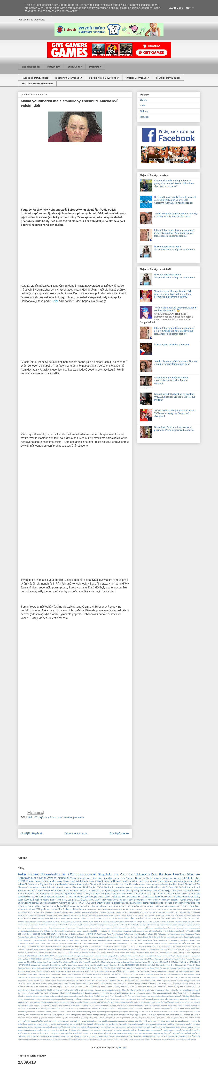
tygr (65, 1030)
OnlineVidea (187, 965)
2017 (53, 934)
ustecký (126, 1030)
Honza (126, 949)
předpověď (149, 906)
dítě (94, 878)
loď (45, 1005)
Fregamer (170, 912)
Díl (162, 943)
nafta (175, 925)
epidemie (60, 996)
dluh (78, 993)
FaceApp (67, 946)
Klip (151, 953)
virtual (21, 909)
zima (140, 897)
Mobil (40, 890)
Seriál (66, 890)
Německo (112, 965)
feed (102, 996)
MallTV (82, 959)
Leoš (192, 887)
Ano (25, 893)
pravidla (89, 928)
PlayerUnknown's (183, 968)
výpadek (112, 1033)
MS (44, 959)
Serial (47, 918)
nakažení (70, 1008)
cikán (28, 897)
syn (19, 931)
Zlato (164, 984)
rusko (79, 887)
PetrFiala (46, 881)
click (148, 990)
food (138, 996)
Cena (94, 940)
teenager (122, 1027)
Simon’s (59, 977)
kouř (98, 1002)
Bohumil (157, 937)
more (180, 1005)
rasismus (66, 1021)
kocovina (29, 1002)
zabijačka (156, 1033)
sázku (97, 1027)
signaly (83, 1024)
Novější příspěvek (31, 833)
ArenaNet (174, 934)
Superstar (34, 903)
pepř (41, 817)
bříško (77, 990)
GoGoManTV (188, 912)
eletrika (187, 903)
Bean (121, 937)
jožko (167, 999)
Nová (87, 965)
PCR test (58, 968)
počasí (84, 1018)
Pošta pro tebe (78, 971)
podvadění (170, 1015)
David (100, 881)
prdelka (112, 1018)
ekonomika (178, 903)
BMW (67, 937)
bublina (51, 990)
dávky (159, 922)
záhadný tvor (85, 1036)
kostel (92, 925)
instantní (149, 999)
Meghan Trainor (185, 959)
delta (74, 993)
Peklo (146, 968)
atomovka (56, 922)
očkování (182, 1012)
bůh (100, 922)
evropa (184, 922)
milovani (164, 1005)
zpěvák (148, 931)
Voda (30, 887)
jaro (162, 999)
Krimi (59, 900)
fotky (20, 906)
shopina (150, 884)
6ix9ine (74, 934)
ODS (137, 965)
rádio (20, 1024)
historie (171, 996)
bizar (155, 987)
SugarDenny (75, 66)
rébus (24, 1024)
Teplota (161, 893)
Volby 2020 (156, 918)
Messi (29, 962)
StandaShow (120, 977)
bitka (94, 890)
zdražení (187, 1033)
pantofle (40, 1015)
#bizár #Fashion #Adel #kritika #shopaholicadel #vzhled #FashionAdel (113, 909)
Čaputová (170, 1036)
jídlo (116, 890)
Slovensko (74, 890)
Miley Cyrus (83, 962)
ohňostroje (57, 928)
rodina (158, 906)
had (196, 922)
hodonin (27, 999)
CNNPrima (56, 940)
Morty (111, 915)
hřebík (106, 999)
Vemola (148, 918)
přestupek (184, 1018)
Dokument (94, 943)
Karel (73, 893)
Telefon (105, 918)
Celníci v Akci (68, 912)
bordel (188, 987)
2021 (160, 909)
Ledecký (105, 956)
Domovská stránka (76, 833)
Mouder (144, 962)
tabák (23, 931)
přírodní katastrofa (31, 1021)
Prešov (156, 900)
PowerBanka (61, 971)
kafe (171, 999)
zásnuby (124, 1036)
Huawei (137, 949)
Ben (125, 937)
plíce (144, 1015)
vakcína (196, 906)
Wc (186, 918)
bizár (160, 987)
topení (190, 1027)
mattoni (130, 1005)
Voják (198, 981)
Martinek (100, 915)
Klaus (53, 900)
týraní (87, 897)
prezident (188, 881)
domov (146, 903)
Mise (103, 962)
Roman (21, 918)
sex (198, 874)
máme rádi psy (32, 1008)
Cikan (162, 897)
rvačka (197, 1021)
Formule (150, 946)
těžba (79, 1030)
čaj (199, 1036)
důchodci (170, 922)
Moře (116, 915)
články (149, 878)
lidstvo (133, 925)
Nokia (70, 965)
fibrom (117, 996)
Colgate (174, 940)
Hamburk (84, 949)
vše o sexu (123, 897)
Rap (141, 971)
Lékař (78, 915)
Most (45, 890)
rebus (70, 897)
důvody (21, 996)
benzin (85, 922)
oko (73, 1012)
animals (66, 987)
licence (36, 1005)
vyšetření (68, 1033)
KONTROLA (87, 953)
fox (149, 996)
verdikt (185, 1030)
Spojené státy (102, 977)
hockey (21, 999)
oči (177, 1012)
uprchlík (67, 931)
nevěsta (112, 1008)
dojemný (113, 993)
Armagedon (189, 934)
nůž (198, 1008)
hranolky (69, 999)
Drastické (142, 943)
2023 (58, 934)
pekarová (94, 906)
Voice (193, 981)
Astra (27, 937)
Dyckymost (111, 912)
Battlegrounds (112, 937)
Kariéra (103, 953)
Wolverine (94, 984)
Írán (139, 1036)
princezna (126, 1018)
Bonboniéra (165, 937)
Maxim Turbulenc (156, 959)
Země (106, 887)
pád (168, 1018)
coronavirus (120, 887)
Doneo (130, 943)
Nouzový (81, 965)
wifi (109, 931)
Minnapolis (92, 962)
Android (137, 934)
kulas (67, 887)
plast (121, 1015)
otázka (164, 1012)
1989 (35, 934)
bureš (62, 990)
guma (165, 996)
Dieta (96, 912)
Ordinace (108, 881)
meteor (136, 1005)
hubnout (94, 999)
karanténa (60, 925)
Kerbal (136, 953)
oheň (55, 1012)
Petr (95, 887)
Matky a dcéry (83, 893)
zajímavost (120, 931)
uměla (54, 931)
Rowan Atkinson (39, 974)
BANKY (52, 937)
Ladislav (71, 956)
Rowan (29, 974)
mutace (197, 1005)
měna (157, 925)
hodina (20, 925)
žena (20, 893)
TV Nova (78, 903)
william (113, 931)
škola (53, 817)
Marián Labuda (97, 959)
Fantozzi (110, 946)
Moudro (151, 962)
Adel (98, 934)
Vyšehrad (174, 918)
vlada (100, 897)
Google (197, 912)
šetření (116, 1040)
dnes (82, 993)
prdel (106, 1018)
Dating (61, 943)
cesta (104, 990)
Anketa (161, 934)
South (58, 918)
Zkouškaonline (155, 984)
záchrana (67, 1036)
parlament (71, 1015)
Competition (182, 940)
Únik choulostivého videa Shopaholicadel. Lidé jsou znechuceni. (174, 248)
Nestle (57, 965)
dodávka (106, 993)
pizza (116, 1015)
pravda (141, 890)
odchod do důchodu (37, 1012)
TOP (149, 893)
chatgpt (110, 990)
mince (170, 1005)
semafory (65, 1024)
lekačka (21, 1005)
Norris (75, 965)
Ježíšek (21, 953)
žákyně (183, 1040)
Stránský (147, 977)
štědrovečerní (139, 1040)
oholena (61, 1012)
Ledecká (97, 956)
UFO (96, 981)
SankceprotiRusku (146, 974)
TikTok (100, 887)
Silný (53, 977)
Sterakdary (135, 977)
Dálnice (118, 912)
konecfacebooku (83, 925)
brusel (33, 990)
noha (141, 1008)
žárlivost (189, 1040)
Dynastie (157, 943)
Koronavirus (25, 877)
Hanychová (93, 949)
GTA (175, 912)
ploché (139, 1015)
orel (146, 1012)
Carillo (71, 940)
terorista (139, 1027)
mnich (175, 1005)
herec (25, 906)
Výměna (164, 878)
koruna (53, 906)
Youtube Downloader (168, 77)
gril (161, 996)
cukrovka (160, 990)
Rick (198, 915)
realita (64, 897)
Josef (60, 953)
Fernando (134, 946)
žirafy (178, 1040)
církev (182, 990)
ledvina (197, 1002)
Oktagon (178, 965)
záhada (155, 931)
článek (33, 874)
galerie (157, 996)
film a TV (123, 996)
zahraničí (22, 884)
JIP (183, 949)
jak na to (60, 887)
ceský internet (95, 990)
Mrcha (157, 962)
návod (180, 881)
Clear (160, 940)
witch (150, 1033)
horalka (44, 999)
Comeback (85, 912)
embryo (53, 996)
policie (197, 878)
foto (192, 922)
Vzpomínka (26, 984)
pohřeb (76, 928)
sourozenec (22, 1027)
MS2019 (49, 959)
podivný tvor (151, 1015)
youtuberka (78, 817)
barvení (124, 987)
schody (47, 1024)
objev (26, 1012)
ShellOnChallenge (33, 977)
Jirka (31, 915)
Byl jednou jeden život (43, 940)
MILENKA (32, 890)
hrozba (81, 999)
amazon (33, 922)
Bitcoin (146, 937)
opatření (100, 1012)
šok (182, 931)
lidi (67, 906)
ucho (92, 1030)
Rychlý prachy (186, 900)
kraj (112, 1002)
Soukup (94, 977)
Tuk (84, 981)
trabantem (28, 1030)
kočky (97, 925)
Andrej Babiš (180, 878)
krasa (123, 1002)
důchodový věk (189, 993)
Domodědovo (122, 943)
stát (198, 928)
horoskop (51, 999)
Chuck (139, 940)
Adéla (174, 884)
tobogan (184, 1027)
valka (148, 1030)
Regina (153, 971)
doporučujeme (127, 993)
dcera (122, 922)
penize (89, 1015)
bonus (182, 987)
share (164, 928)
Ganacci (194, 946)
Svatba (83, 890)
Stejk (128, 977)
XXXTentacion (110, 984)
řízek (97, 1040)
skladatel (97, 1024)
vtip (159, 887)
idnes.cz (119, 999)
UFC (92, 981)
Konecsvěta (57, 915)
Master (136, 959)
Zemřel (192, 893)
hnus (198, 996)
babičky (93, 987)
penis (70, 928)
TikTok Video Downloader (104, 77)
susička (83, 1027)
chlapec (124, 903)
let (32, 1005)
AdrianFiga (111, 934)
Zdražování (144, 984)
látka (55, 1005)
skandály (90, 1024)
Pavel (141, 968)
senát (163, 890)
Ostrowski (36, 968)
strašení (48, 1027)
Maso (131, 959)
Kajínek (38, 900)
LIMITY (51, 956)
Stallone (74, 918)
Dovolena (102, 912)
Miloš (106, 915)
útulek (166, 931)
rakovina (149, 890)
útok (60, 909)
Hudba (143, 949)
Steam (197, 900)
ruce (142, 928)
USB (101, 981)
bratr (198, 893)
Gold (27, 949)
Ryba (34, 918)
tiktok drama (170, 1027)
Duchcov (149, 943)
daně (198, 990)
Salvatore (128, 974)
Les (69, 900)
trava (34, 1030)
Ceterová (100, 940)
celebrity (22, 897)
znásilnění (141, 931)
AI (84, 934)
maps (91, 1005)
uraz (114, 1030)
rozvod (188, 1021)
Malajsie (75, 959)
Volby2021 (166, 918)
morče (72, 906)
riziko (141, 1021)
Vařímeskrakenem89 (148, 981)
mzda (24, 1008)
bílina (67, 990)
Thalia (42, 981)
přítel (41, 1021)
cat (81, 990)
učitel (73, 931)
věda (100, 931)
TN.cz (146, 881)
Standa (112, 977)
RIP (137, 971)
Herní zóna (103, 949)
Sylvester (52, 903)
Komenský (163, 953)
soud (198, 1024)
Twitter (126, 918)
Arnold (197, 934)
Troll (80, 981)
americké (48, 987)
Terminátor (113, 918)
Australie (40, 937)
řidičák (92, 1040)
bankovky (116, 987)
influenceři (141, 999)
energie (105, 890)
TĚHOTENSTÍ (135, 918)
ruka (192, 1021)
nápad (176, 1008)
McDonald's (96, 893)
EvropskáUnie (46, 893)
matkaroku (122, 1005)
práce (141, 906)
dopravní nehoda (145, 922)
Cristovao (191, 940)
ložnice (50, 1005)
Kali (98, 953)
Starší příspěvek (119, 833)
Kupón (187, 953)
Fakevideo (87, 946)
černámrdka (33, 1040)
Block (151, 937)
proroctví (134, 906)
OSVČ (152, 965)
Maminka (92, 915)
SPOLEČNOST (117, 974)
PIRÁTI (88, 968)
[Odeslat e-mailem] (29, 813)
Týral (88, 981)
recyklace (87, 1021)
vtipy (168, 890)
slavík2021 (113, 1024)
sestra (152, 928)
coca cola (123, 884)
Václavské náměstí (39, 984)
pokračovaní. (189, 1015)
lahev (177, 1002)
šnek (121, 1040)
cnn (152, 990)
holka (33, 999)
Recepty (144, 116)
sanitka (30, 1024)
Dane (91, 912)
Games (57, 893)
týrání (60, 817)
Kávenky (21, 956)
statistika (37, 1027)
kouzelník (92, 1002)
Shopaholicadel (31, 66)
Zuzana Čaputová (174, 984)
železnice (157, 1040)
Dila (88, 943)
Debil (37, 893)
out (169, 1012)
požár (58, 897)
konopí (78, 1002)
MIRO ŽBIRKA (36, 959)
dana (193, 990)
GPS (183, 946)
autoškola (108, 903)
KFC (35, 915)
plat (124, 1015)
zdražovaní (195, 1033)
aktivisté (27, 987)
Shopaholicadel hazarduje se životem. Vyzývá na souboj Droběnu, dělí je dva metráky (174, 397)
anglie (59, 987)
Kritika (73, 915)
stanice (30, 1027)
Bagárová (81, 937)
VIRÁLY (86, 903)
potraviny (103, 906)
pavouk (64, 928)
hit (199, 922)
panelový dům (23, 1015)
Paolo (128, 968)
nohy (24, 928)
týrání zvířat (187, 906)
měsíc (162, 925)
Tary (189, 977)
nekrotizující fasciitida (100, 1008)
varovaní (79, 931)
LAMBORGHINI (31, 956)
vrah (26, 909)
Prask (94, 971)
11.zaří (194, 931)
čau (19, 1040)
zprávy (43, 1036)
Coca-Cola (166, 940)
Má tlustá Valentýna (180, 962)
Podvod (131, 900)
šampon (110, 1040)
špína (126, 1040)
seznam (165, 906)
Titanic (168, 893)
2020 (155, 909)
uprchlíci (60, 931)
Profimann (95, 66)
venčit (179, 1030)
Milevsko (74, 962)
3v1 (68, 934)
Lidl (121, 956)
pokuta (197, 1015)
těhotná (36, 931)
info (49, 925)
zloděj (134, 931)
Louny (163, 956)
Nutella (97, 965)
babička (86, 987)
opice (120, 1012)
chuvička (129, 990)
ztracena (55, 1036)
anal (54, 987)
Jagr (27, 915)
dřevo (180, 993)
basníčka (131, 987)
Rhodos (186, 971)
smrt (46, 817)
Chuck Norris (147, 940)
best (144, 987)
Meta (34, 962)
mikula (141, 1005)
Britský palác (189, 937)
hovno (31, 925)
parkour (55, 1015)
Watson (72, 984)
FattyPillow (53, 66)
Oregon (29, 968)
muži (19, 1008)
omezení (78, 1012)
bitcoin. (150, 987)
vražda (114, 897)
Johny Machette (51, 953)
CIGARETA (58, 912)
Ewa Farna (41, 946)
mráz (192, 1005)
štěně (85, 887)
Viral (131, 874)
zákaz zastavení (97, 1036)
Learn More (176, 8)
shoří (78, 1024)
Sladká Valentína (69, 977)
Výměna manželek (57, 877)
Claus (155, 940)
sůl (106, 1027)
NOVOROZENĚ (24, 965)
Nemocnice (33, 884)
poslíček (59, 1018)
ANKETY (165, 909)
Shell (23, 977)
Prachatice (141, 900)
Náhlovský (104, 965)
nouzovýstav (157, 1008)
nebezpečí (181, 925)
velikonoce (172, 1030)
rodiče (149, 1021)
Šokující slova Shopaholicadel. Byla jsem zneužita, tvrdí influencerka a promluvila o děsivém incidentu (173, 294)
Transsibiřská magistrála (65, 981)
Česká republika (70, 909)
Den (84, 943)
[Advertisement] (75, 181)
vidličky (27, 1033)
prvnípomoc (161, 1018)
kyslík (153, 1002)
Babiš (138, 878)
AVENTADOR (91, 934)
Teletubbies (22, 981)
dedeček (67, 993)
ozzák (173, 1012)
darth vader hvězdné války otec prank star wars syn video (41, 993)
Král (175, 953)
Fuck (179, 946)
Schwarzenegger (188, 974)
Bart (51, 912)
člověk (57, 1040)
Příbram (126, 971)
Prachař (88, 971)
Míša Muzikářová (110, 900)
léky (59, 1005)
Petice (130, 893)
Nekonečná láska (147, 874)
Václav (181, 918)
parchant (47, 1015)
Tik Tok (121, 918)
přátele (191, 1018)
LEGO (40, 956)
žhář (168, 1040)
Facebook (165, 874)
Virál (99, 884)
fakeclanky (56, 881)
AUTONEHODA (176, 909)
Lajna (86, 956)
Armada (181, 934)
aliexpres (34, 987)
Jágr (64, 953)
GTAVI (180, 912)
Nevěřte (64, 965)
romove (156, 1021)
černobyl (24, 1040)
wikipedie (132, 897)
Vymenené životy (110, 884)
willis (140, 1033)
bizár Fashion (167, 987)
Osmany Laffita (154, 915)
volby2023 (55, 1033)
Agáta (126, 934)
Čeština (172, 931)
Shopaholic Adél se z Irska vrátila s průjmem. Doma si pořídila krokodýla (174, 428)
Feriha (127, 946)
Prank (149, 900)
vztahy (94, 1033)
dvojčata (160, 993)
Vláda (123, 874)
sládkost (127, 1024)
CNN (55, 301)
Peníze (80, 878)
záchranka (75, 1036)
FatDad (182, 887)
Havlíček (21, 915)
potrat (71, 1018)
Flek (144, 946)
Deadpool (68, 943)
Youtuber (108, 878)
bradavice (22, 990)
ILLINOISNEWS (153, 949)
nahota (64, 1008)
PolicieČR (174, 915)
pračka (101, 1018)
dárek (166, 993)
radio (50, 1021)
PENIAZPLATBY (69, 968)
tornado (197, 1027)
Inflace (166, 949)
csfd (117, 922)
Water (66, 984)
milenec (157, 1005)
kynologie (146, 1002)
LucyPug (170, 956)
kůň (115, 925)
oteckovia (157, 1012)
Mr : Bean (122, 915)
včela (119, 1033)
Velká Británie (97, 903)
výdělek (180, 890)
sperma (187, 928)
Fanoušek (103, 946)
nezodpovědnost (131, 1008)
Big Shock (139, 937)
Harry (197, 897)
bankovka (78, 922)
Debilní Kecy (77, 943)
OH (141, 965)
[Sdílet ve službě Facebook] (38, 813)
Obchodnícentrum (163, 965)
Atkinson (33, 937)
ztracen (49, 1036)
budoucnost (93, 922)
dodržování (97, 993)
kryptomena (104, 925)
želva (164, 1040)
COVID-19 (23, 881)
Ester (34, 946)
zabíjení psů (166, 1033)
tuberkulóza (54, 1030)
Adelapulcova (188, 909)
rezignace (134, 1021)
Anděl (143, 934)
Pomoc (137, 893)
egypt (39, 996)
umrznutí (108, 1030)
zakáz (174, 1033)
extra (111, 890)
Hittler (115, 949)
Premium (100, 971)
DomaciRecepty (110, 943)
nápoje (187, 1008)
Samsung (40, 918)
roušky (157, 890)
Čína (192, 890)
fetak (112, 996)
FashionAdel (119, 946)
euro (171, 878)
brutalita (39, 990)
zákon (160, 931)
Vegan (164, 981)
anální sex (41, 922)
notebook (147, 1008)
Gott (192, 897)
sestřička (158, 928)
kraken (117, 1002)
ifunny (125, 999)
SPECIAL (107, 974)
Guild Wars (33, 949)
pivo (136, 890)
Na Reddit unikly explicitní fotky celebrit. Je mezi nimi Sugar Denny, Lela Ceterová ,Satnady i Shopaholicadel (175, 200)
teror (133, 1027)
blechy (176, 987)
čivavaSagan (49, 1040)
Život (79, 884)
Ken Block (130, 953)
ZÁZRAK (185, 984)
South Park (65, 918)
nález (171, 1008)
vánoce (72, 884)
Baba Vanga (45, 912)
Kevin (142, 953)
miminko (132, 881)
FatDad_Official (142, 912)
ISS (161, 949)
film (189, 922)
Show (43, 977)
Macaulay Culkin (60, 959)
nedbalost (87, 1008)
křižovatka (170, 1002)
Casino (77, 940)
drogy (143, 993)
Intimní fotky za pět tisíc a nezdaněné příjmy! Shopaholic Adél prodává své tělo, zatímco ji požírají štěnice (174, 233)
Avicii (46, 937)
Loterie (158, 956)
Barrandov (103, 937)
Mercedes (196, 959)
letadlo (127, 925)
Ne (48, 965)
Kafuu (94, 953)
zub (61, 1036)
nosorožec (31, 928)
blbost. (117, 903)
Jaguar (188, 949)
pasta (84, 1015)
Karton (115, 953)
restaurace (113, 1021)
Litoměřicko (127, 956)
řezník (67, 1040)
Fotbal (155, 946)
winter (145, 1033)
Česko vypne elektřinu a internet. (172, 344)
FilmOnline (153, 912)
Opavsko (21, 968)
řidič (75, 1040)
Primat (106, 971)
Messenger (22, 962)
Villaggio (187, 981)
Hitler (110, 949)
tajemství (111, 1027)
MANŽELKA (82, 900)
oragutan (138, 1012)
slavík (169, 928)
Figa (140, 946)
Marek (87, 959)
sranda (77, 897)
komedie (55, 1002)
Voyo (20, 984)
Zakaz (137, 984)
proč (154, 1018)
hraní (76, 999)
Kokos (155, 953)
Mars (116, 959)
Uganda (106, 981)
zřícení (131, 1036)
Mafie (69, 959)
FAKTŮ (51, 946)
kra (102, 1002)
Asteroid (21, 937)
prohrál (138, 1018)
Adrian (103, 934)
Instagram (66, 893)
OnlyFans (196, 965)
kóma (158, 1002)
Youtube (68, 817)
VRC (119, 981)
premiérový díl (122, 906)
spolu (178, 906)
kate (66, 925)
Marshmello (123, 959)
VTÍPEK (124, 981)
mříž (35, 817)
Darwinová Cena (47, 943)
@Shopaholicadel (81, 874)
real (71, 1021)
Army (93, 881)
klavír (187, 999)
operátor (114, 1012)
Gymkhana (50, 949)
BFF (37, 912)
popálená (51, 1018)
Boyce (180, 937)
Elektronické (195, 943)
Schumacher (176, 974)
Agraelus (119, 934)
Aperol (166, 934)
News (156, 878)
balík (72, 922)
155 (198, 931)
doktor (139, 903)
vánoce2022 (34, 909)
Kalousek (41, 915)
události (97, 1030)
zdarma (128, 931)
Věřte (55, 984)
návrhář (194, 1008)
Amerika (197, 909)
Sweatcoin (163, 977)
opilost (125, 1012)
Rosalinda (22, 974)
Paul (137, 968)
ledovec (191, 1002)
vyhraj (62, 1033)
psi (111, 928)
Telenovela (196, 977)
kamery (176, 999)
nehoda (173, 881)
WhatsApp (85, 984)
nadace (57, 1008)
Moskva (138, 962)
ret (129, 1021)
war (136, 1033)
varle (166, 1030)
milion (149, 925)
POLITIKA (103, 968)
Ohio (172, 965)
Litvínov (136, 956)
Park (132, 968)
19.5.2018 (28, 934)
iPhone (45, 925)
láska (31, 881)
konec (116, 878)
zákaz (187, 890)
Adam (156, 897)
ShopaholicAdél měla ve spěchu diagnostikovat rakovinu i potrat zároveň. (171, 380)
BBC (57, 937)
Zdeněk (21, 922)
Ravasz (147, 971)
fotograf (144, 996)
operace (107, 1012)
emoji (193, 903)
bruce (28, 990)
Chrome (133, 940)
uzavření (132, 1030)
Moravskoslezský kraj (126, 962)
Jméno (41, 953)
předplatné (175, 1018)
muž (78, 906)
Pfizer (157, 968)
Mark (125, 881)
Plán (192, 968)
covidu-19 (43, 887)
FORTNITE (59, 946)
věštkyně (131, 1033)
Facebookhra (77, 946)
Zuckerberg (163, 881)
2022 (150, 897)
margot (96, 1005)
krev (127, 1002)
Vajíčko (131, 981)
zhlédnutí (21, 1036)
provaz (149, 1018)
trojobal (46, 1030)
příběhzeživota (118, 928)
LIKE (64, 900)
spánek (194, 928)
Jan (188, 887)
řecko (62, 1040)
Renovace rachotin (175, 971)
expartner (68, 996)
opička (131, 1012)
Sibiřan (52, 918)
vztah (78, 881)
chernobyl (117, 990)
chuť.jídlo (137, 990)
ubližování (47, 931)
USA (89, 890)
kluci (198, 999)
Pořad (69, 971)
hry (40, 925)
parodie (78, 1015)
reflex (93, 1021)
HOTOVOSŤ (76, 949)
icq (114, 999)
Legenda (112, 956)
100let (188, 931)
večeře (191, 1030)
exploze (75, 996)
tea (117, 1027)
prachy (95, 1018)
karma (182, 999)
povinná (111, 906)
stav (43, 1027)
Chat (115, 940)
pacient (189, 1012)
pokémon (21, 1018)
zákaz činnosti (109, 1036)
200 (48, 934)
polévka (29, 1018)
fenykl (107, 996)
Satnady (167, 974)
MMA (91, 900)
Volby (35, 887)
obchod (21, 1012)
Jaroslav (194, 949)
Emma (20, 946)
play (134, 1015)
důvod (197, 993)
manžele (142, 925)
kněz (70, 925)
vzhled (85, 1033)
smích (164, 1024)
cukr (34, 897)
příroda (21, 1021)
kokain (43, 1002)
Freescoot (163, 946)
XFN (102, 984)
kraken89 (61, 906)
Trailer (66, 881)
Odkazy (144, 111)
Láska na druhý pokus (183, 956)
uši (138, 1030)
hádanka (38, 906)
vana (153, 1030)
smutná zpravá (178, 928)
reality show (78, 1021)
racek (46, 1021)
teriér (129, 1027)
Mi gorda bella (52, 962)
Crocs (198, 940)
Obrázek (115, 893)
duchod (153, 993)
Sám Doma (97, 918)
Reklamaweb (162, 971)
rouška (73, 887)
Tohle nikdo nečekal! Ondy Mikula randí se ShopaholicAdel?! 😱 (175, 309)
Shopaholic (105, 874)
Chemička (125, 940)
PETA (83, 968)
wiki (163, 887)
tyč (69, 1030)
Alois (131, 934)
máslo (41, 1008)
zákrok (118, 1036)
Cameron (64, 940)
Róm (51, 884)
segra (59, 1024)
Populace (21, 971)
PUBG (162, 915)
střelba (73, 1027)
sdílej (147, 928)
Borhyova (174, 937)
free (152, 996)
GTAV (188, 946)
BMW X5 (72, 937)
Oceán (140, 915)
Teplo (154, 893)
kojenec (37, 1002)
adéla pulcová (194, 984)
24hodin (63, 934)
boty (193, 987)
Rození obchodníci (53, 974)
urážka (119, 1030)
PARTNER (50, 968)
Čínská (194, 1036)
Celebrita (83, 940)
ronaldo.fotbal (164, 1021)
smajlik (134, 1024)
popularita (43, 1018)
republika (105, 1021)
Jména (35, 953)
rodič (145, 1021)
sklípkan (105, 1024)
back (103, 987)
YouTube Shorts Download (37, 83)
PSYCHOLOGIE (114, 968)
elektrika (178, 922)
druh (148, 993)
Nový (92, 965)
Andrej (86, 884)
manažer (66, 1005)
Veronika (179, 981)
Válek (50, 984)
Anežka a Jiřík (151, 934)
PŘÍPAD (119, 971)
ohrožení (68, 1012)
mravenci (186, 1005)
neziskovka (120, 1008)
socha (182, 1024)
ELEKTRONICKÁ (173, 943)
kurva (136, 1002)
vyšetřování (77, 1033)
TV (186, 977)
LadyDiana (79, 956)
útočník (159, 1036)
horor (30, 906)
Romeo (197, 971)
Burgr (31, 940)
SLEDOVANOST (74, 974)
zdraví (54, 909)
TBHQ (176, 977)
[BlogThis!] (32, 813)
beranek (139, 987)
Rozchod (27, 918)
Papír (168, 915)
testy (163, 1027)
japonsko (157, 999)
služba (121, 1024)
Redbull (174, 900)
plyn (136, 887)
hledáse (186, 996)
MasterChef (144, 959)
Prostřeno (187, 915)
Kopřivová (66, 915)
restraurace (122, 1021)
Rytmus (64, 974)
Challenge (108, 940)
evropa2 (130, 887)
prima (103, 928)
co (155, 990)
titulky (178, 1027)
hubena (87, 999)
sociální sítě (191, 1024)
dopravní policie (157, 903)
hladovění (179, 996)
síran (103, 1027)
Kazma (46, 900)
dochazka (88, 993)
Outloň (43, 968)
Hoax (140, 881)
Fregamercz (172, 946)
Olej (145, 915)
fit (135, 996)
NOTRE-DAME (194, 962)
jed (48, 906)
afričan (20, 987)
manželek (84, 1005)
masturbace (113, 1005)
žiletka (172, 1040)
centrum (86, 990)
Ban (86, 937)
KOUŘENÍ (29, 900)
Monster (114, 962)
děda (175, 993)
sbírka (41, 1024)
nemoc (142, 884)
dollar (119, 993)
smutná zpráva (156, 1024)
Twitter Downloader (137, 77)
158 (19, 934)
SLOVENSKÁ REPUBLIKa (92, 974)
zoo (38, 1036)
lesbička (27, 1005)
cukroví (167, 990)
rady (54, 1021)
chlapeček (107, 922)
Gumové (42, 949)
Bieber (31, 893)
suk (78, 1027)
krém (131, 1002)
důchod (168, 903)
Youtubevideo (61, 884)
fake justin (89, 996)
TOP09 (181, 977)
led (186, 1002)
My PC (169, 962)
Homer (120, 949)
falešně (97, 996)
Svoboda (155, 977)
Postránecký (43, 971)
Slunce (79, 977)
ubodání (85, 1030)
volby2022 (46, 1033)
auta (80, 987)
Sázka (170, 977)
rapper (59, 1021)
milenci (151, 1005)
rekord (98, 1021)
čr (167, 887)
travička (40, 1030)
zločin (28, 1036)
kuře (111, 925)
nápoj (182, 1008)
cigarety (132, 903)
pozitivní (77, 1018)
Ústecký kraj (146, 1036)
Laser (91, 956)
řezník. (178, 931)
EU (143, 878)
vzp (90, 1033)
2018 (176, 887)
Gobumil (21, 949)
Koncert (170, 953)
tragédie (29, 931)
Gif (199, 946)
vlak (34, 1033)
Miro (99, 962)
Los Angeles (150, 956)
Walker (60, 984)
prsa (107, 928)
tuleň (62, 1030)
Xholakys (120, 984)
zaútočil (180, 1033)
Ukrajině (113, 981)
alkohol (41, 987)
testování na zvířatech (151, 1027)
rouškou (174, 1021)
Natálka (44, 965)
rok (139, 928)
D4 (24, 943)
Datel (56, 943)
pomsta (36, 1018)
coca (99, 890)
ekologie (46, 996)
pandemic (196, 1012)
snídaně (176, 1024)
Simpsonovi (190, 884)
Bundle (26, 940)
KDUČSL (70, 953)
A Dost (80, 934)
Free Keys (162, 912)
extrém (81, 996)
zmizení (34, 1036)
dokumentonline (131, 922)
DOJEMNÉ (30, 943)
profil (132, 1018)
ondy (85, 1012)
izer (44, 906)
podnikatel (161, 1015)
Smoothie (86, 977)
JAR (179, 949)
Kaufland (121, 953)
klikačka (193, 999)
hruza (36, 925)
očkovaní (51, 897)
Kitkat (147, 953)
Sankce (135, 974)
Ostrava (123, 893)
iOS (111, 999)
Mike (60, 962)
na (53, 1008)
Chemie (77, 912)
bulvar (56, 990)
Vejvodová (172, 981)
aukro (75, 987)
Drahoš (168, 897)
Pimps (162, 968)
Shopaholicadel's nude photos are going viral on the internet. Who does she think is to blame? (174, 183)
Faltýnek (95, 946)
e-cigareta (28, 996)
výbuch (101, 1033)
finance (131, 996)
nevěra (122, 890)
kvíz (140, 1002)
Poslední (34, 971)
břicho (72, 990)
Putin (194, 915)
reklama (142, 887)
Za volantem (129, 984)
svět (155, 887)
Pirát (167, 968)
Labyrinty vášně (61, 956)
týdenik (73, 1030)
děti (30, 817)
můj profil (47, 1008)
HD (56, 949)
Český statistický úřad (183, 1036)
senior (72, 1024)
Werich (78, 984)
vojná (39, 1033)
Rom (192, 971)
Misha (108, 962)
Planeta (173, 968)
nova (37, 928)
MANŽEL (85, 915)
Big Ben (131, 937)
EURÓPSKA (185, 943)
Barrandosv (93, 937)
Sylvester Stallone (65, 903)
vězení (104, 931)
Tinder (47, 981)
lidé (137, 925)
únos (153, 1036)
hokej (26, 925)
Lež (26, 890)
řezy (72, 1040)
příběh (197, 881)
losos (42, 1005)
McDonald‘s (168, 959)
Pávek (112, 971)
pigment (100, 1015)
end (198, 903)
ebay (35, 996)
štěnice (148, 1040)
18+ (146, 909)
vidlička (21, 1033)
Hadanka (117, 881)
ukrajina (94, 897)
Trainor (53, 981)
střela (68, 1027)
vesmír (85, 931)
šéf (152, 1040)
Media (176, 959)
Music (51, 890)
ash (70, 987)
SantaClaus (158, 974)
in (136, 999)
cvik (172, 990)
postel (65, 1018)
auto (112, 887)
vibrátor (197, 1030)
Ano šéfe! (32, 912)
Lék (74, 900)
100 (142, 909)
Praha (143, 893)
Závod (26, 922)
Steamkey (82, 918)
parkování (62, 1015)
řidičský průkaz (83, 1040)
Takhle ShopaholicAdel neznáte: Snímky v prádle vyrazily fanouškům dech (175, 215)
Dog (90, 887)
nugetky (165, 1008)
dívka (164, 922)
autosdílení (65, 922)
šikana (81, 909)
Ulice (185, 893)
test (82, 897)
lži (62, 1005)
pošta (89, 1018)
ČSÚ (164, 1036)
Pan (123, 968)
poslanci (82, 928)
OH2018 (146, 965)
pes (36, 877)
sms (147, 1024)
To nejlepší (177, 893)
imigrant (132, 999)
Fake (142, 105)
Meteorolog (41, 962)
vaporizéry (159, 1030)
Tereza (36, 981)
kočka (39, 897)
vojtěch (107, 897)
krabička (107, 1002)
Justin (20, 900)
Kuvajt (197, 953)
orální (151, 1012)
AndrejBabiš (22, 912)
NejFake (123, 900)
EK (165, 943)
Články (143, 100)
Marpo (111, 959)
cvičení (177, 990)
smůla (170, 1024)
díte (170, 993)
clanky (144, 990)
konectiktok (70, 1002)
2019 (150, 909)
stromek (55, 1027)
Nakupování (35, 965)
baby (98, 987)
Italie (175, 949)
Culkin (20, 943)
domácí (52, 887)
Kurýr (193, 953)
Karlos (109, 953)
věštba (124, 1033)
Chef (119, 940)
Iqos (171, 949)
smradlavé (141, 1024)
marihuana (103, 1005)
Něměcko (120, 965)
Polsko (197, 968)
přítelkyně (133, 928)
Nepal (52, 965)
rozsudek (181, 1021)
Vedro (159, 981)
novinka (43, 928)
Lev (117, 956)
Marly (106, 959)
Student (89, 918)
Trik (77, 981)
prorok (143, 1018)
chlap (123, 990)
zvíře (122, 878)
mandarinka (75, 1005)
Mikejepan (67, 962)
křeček (163, 1002)
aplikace (49, 922)
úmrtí (145, 897)
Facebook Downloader (35, 77)
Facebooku (126, 912)
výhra (106, 1033)
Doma (101, 943)
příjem (126, 928)
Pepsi (152, 968)
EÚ (47, 946)
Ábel (136, 1036)
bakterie (109, 987)
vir (31, 1033)
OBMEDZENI (130, 965)
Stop (142, 977)
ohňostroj (85, 906)
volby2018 (93, 931)
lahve (182, 1002)
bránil (45, 990)
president (96, 928)
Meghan (106, 893)
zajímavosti (165, 884)
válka (173, 890)
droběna (137, 993)
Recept (180, 884)
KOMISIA (77, 953)
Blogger (122, 1047)
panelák (33, 1015)
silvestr (172, 906)
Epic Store (27, 946)
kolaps (49, 1002)
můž (170, 925)
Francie (186, 897)
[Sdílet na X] (35, 813)
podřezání (179, 1015)
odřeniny (49, 1012)
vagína (142, 1030)
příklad (197, 1018)
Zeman (153, 881)
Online (88, 878)
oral (143, 1012)
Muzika (163, 962)
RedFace (58, 890)
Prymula (44, 884)
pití (112, 1015)
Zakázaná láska (194, 918)
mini (153, 925)
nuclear (49, 928)
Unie (143, 918)
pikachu (107, 1015)
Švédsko (102, 1040)
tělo (41, 931)
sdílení (53, 1024)
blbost (100, 878)
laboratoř (120, 925)
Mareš (97, 900)
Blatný (93, 884)
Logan (141, 956)
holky (38, 999)
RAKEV (133, 971)
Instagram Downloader (68, 77)
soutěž (150, 887)
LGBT (45, 956)
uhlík (103, 1030)
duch (154, 922)
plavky (129, 1015)
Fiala (190, 878)
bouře (198, 987)
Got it (190, 8)
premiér (118, 1018)
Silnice (48, 977)
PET (78, 968)
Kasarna (86, 881)
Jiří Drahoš (28, 953)
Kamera (49, 915)
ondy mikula (92, 1012)
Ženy (170, 887)
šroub (131, 1040)
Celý (89, 940)
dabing (188, 990)
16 (23, 934)
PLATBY (95, 968)
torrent (20, 1030)
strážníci (62, 1027)
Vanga (136, 981)
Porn (28, 971)
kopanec (84, 1002)
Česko (38, 881)
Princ (181, 915)
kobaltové (22, 1002)
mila (146, 1005)
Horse (131, 949)
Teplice (30, 981)
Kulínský (181, 953)
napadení (79, 1008)
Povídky (52, 971)
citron (113, 922)
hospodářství (60, 999)
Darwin (37, 943)
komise (62, 1002)
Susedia (44, 903)
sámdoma (91, 1027)
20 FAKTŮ (42, 934)
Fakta (133, 912)
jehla (53, 925)
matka (135, 884)
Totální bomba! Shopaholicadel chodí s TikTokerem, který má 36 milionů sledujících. (175, 413)
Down (136, 943)
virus (157, 884)
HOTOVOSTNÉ (64, 949)
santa (36, 1024)
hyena (100, 999)
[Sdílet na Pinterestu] (42, 813)
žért (194, 1040)
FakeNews (179, 874)
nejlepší (189, 925)
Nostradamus (132, 915)
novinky (129, 890)
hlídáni (193, 996)
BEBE (61, 937)
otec (44, 897)
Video (190, 874)
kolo (74, 925)
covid (72, 881)
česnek (41, 1040)
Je (199, 949)
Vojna (73, 878)
